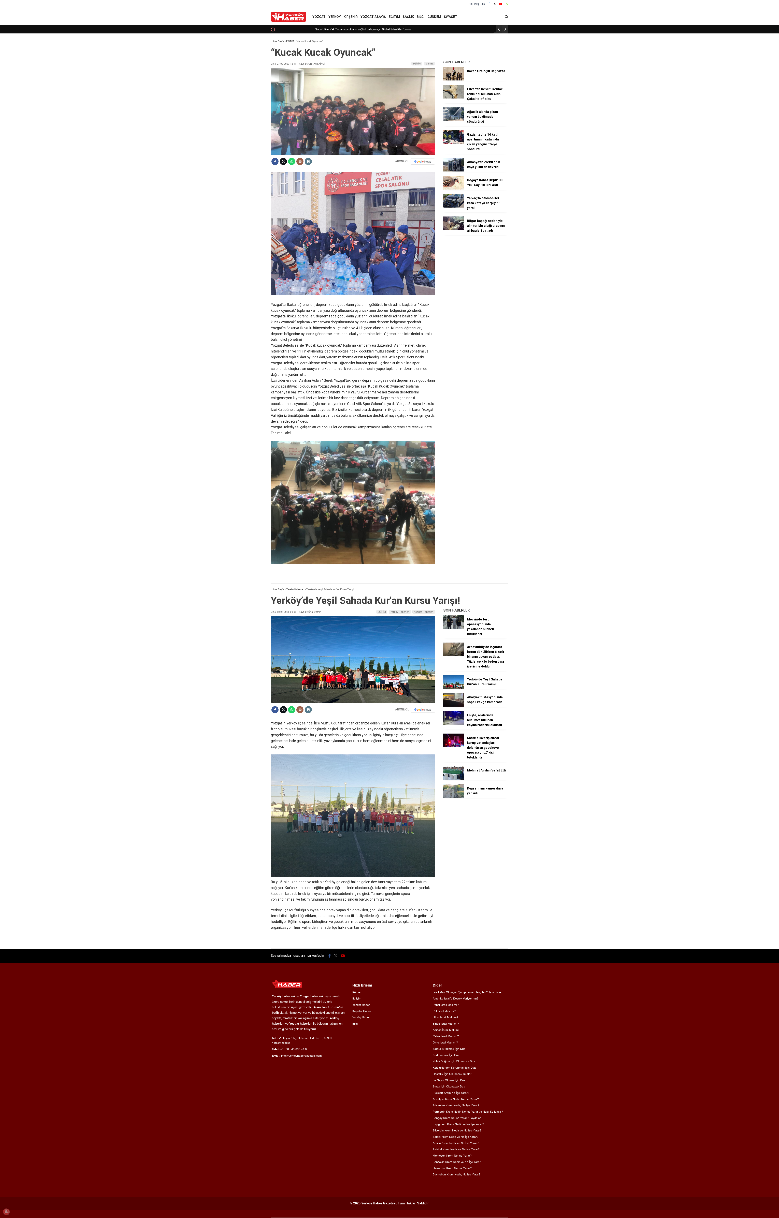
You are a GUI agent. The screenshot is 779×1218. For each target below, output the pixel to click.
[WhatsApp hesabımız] (507, 4)
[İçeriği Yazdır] (308, 161)
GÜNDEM (434, 17)
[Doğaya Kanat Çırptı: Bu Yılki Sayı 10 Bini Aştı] (453, 188)
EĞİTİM (394, 17)
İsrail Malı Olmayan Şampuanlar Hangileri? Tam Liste (467, 992)
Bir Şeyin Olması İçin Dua (449, 1080)
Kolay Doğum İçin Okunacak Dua (454, 1061)
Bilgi (355, 1023)
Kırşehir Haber (361, 1011)
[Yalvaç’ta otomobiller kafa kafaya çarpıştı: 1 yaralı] (453, 206)
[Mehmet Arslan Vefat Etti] (453, 778)
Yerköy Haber (361, 1017)
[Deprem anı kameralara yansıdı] (453, 796)
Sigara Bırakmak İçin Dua (449, 1048)
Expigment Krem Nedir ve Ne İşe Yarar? (458, 1124)
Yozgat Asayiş (373, 17)
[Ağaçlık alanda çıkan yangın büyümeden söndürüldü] (453, 120)
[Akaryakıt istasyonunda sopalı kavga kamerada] (453, 705)
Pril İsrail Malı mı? (444, 1011)
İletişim (356, 998)
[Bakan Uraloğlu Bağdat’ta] (453, 79)
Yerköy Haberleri (400, 611)
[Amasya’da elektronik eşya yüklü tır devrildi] (453, 170)
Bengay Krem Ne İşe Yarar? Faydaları (457, 1117)
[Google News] (423, 162)
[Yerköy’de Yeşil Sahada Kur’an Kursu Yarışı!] (453, 687)
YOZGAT (319, 17)
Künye (356, 992)
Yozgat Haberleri (424, 611)
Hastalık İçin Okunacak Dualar (452, 1074)
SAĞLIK (408, 17)
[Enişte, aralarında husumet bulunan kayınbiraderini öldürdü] (453, 723)
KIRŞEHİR (351, 17)
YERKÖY (334, 17)
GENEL (430, 63)
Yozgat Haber (361, 1004)
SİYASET (450, 17)
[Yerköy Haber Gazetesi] (288, 20)
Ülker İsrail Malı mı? (445, 1017)
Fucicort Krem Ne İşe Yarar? (451, 1092)
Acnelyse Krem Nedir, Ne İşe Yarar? (456, 1099)
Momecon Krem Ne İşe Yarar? (452, 1155)
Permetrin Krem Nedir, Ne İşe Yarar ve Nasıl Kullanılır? (468, 1111)
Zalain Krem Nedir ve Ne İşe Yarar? (455, 1136)
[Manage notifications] (6, 1211)
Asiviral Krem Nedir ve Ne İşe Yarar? (456, 1149)
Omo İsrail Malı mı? (445, 1042)
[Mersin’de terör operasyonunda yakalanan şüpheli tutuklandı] (453, 627)
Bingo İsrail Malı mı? (446, 1023)
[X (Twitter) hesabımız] (494, 4)
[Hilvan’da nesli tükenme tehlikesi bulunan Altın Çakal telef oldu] (453, 97)
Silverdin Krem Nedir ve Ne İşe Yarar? (457, 1130)
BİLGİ (421, 17)
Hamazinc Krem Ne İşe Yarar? (452, 1168)
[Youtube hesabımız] (500, 4)
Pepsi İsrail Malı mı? (446, 1004)
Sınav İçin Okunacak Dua (449, 1086)
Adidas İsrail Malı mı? (446, 1030)
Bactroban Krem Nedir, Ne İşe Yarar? (456, 1174)
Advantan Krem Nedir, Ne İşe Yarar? (456, 1105)
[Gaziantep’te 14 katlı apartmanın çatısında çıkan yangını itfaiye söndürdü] (453, 143)
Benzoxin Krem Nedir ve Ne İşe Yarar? (457, 1161)
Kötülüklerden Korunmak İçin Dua (454, 1067)
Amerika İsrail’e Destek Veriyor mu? (455, 998)
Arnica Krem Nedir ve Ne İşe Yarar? (456, 1143)
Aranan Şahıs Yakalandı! (291, 29)
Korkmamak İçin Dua (446, 1055)
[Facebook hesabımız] (489, 4)
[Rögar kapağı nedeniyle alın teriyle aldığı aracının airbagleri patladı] (453, 229)
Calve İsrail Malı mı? (446, 1036)
